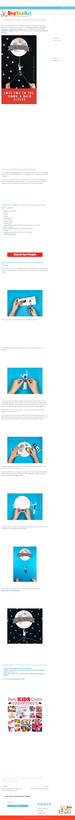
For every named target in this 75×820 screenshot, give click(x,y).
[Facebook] (64, 8)
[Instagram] (70, 8)
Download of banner (10, 234)
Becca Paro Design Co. (46, 817)
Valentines (27, 21)
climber (14, 778)
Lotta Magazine (15, 172)
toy (39, 778)
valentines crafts (13, 781)
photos (29, 778)
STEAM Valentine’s (32, 27)
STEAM (35, 778)
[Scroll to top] (72, 815)
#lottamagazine (15, 590)
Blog (47, 14)
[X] (67, 8)
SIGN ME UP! (17, 805)
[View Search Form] (73, 8)
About (42, 14)
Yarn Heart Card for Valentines (39, 787)
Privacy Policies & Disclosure (43, 809)
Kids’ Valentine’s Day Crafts (16, 679)
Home (37, 14)
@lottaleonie (5, 590)
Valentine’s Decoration (16, 29)
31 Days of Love (6, 778)
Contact (71, 14)
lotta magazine (22, 778)
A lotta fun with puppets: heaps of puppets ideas (18, 668)
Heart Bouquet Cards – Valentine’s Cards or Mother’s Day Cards (11, 788)
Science (22, 21)
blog (27, 174)
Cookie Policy (41, 813)
